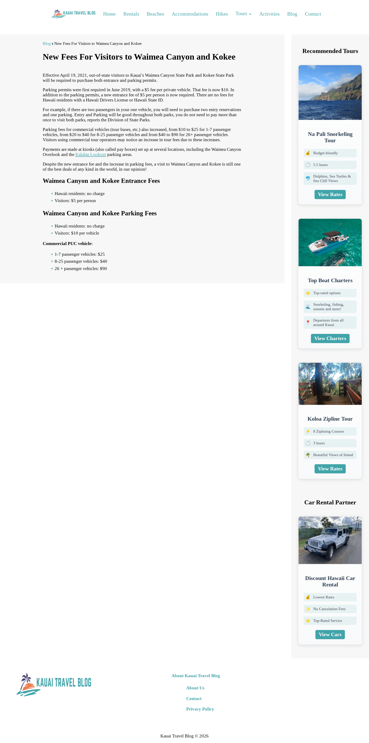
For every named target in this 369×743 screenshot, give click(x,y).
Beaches (155, 14)
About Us (195, 687)
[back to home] (73, 14)
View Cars (330, 634)
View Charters (330, 338)
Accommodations (190, 14)
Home (109, 14)
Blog (292, 14)
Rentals (131, 14)
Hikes (222, 14)
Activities (269, 14)
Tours (241, 13)
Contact (313, 14)
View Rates (330, 194)
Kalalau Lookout (90, 154)
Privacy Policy (200, 708)
